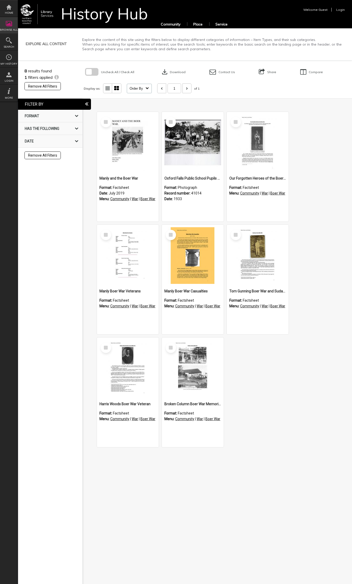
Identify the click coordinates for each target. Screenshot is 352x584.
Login (9, 80)
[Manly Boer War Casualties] (192, 255)
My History (9, 63)
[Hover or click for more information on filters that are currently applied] (56, 77)
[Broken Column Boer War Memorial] (192, 368)
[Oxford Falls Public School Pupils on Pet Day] (192, 142)
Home (9, 12)
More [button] (9, 97)
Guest (323, 10)
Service (221, 24)
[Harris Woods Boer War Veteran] (127, 368)
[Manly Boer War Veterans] (127, 255)
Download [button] (173, 72)
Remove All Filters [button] (42, 86)
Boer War (147, 199)
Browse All (9, 29)
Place (198, 24)
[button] (222, 72)
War (135, 199)
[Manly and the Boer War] (127, 142)
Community (170, 24)
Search (9, 46)
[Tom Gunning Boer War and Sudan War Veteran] (257, 255)
